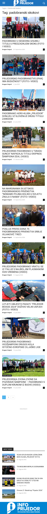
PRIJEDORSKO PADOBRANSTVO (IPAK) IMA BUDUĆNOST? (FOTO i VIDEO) (22, 80)
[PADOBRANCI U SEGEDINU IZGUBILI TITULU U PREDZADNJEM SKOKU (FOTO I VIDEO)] (23, 27)
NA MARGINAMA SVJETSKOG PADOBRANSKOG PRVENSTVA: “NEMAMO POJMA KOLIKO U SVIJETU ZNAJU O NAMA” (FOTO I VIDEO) (22, 192)
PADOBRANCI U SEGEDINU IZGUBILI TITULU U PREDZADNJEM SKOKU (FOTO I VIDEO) (23, 44)
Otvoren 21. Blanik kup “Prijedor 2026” (30, 490)
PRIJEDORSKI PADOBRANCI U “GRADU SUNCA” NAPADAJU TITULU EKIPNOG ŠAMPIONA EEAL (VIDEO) (22, 154)
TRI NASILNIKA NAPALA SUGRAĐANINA (30, 467)
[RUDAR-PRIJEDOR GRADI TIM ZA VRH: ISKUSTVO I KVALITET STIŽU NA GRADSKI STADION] (8, 482)
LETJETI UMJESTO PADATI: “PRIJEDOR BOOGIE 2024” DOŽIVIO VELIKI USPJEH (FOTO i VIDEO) (22, 307)
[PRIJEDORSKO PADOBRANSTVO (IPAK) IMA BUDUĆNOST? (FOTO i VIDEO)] (23, 65)
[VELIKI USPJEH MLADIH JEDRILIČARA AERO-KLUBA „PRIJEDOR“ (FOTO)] (8, 458)
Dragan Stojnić (7, 49)
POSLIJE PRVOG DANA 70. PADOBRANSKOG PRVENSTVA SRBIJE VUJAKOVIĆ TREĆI (22, 232)
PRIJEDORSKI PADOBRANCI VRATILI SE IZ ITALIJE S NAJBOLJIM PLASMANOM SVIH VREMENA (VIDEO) (23, 269)
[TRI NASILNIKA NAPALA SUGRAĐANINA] (8, 470)
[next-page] (13, 397)
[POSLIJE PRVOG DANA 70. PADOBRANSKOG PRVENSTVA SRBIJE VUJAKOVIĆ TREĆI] (23, 215)
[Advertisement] (23, 424)
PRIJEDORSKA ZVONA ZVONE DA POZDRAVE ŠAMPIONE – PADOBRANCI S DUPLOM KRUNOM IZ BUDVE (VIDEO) (23, 382)
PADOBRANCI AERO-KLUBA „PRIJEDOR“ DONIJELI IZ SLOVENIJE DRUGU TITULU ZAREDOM (23, 116)
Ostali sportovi (7, 37)
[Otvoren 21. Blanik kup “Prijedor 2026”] (8, 493)
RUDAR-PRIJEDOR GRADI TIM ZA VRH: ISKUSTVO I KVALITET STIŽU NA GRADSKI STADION (30, 481)
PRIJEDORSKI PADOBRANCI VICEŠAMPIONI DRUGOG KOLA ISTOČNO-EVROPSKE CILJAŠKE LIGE (21, 344)
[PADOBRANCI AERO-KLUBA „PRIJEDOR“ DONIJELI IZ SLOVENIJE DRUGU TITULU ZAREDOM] (23, 100)
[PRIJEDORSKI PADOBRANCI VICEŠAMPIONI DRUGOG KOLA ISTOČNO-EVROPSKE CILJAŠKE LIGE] (23, 328)
